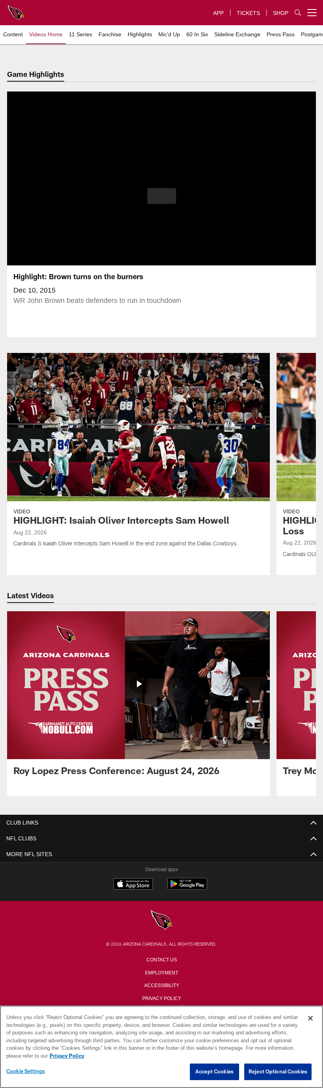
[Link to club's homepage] (15, 9)
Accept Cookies (214, 1072)
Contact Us (161, 959)
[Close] (310, 1018)
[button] (161, 196)
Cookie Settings (25, 1071)
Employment (161, 972)
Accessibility (161, 984)
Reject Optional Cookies (278, 1072)
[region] (161, 1047)
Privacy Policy (161, 997)
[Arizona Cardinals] (161, 920)
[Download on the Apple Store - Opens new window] (133, 885)
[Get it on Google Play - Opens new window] (187, 888)
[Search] (298, 12)
